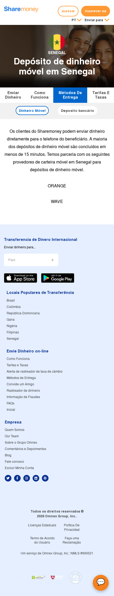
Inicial (11, 410)
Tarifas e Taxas (100, 95)
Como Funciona (40, 95)
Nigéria (12, 326)
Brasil (11, 300)
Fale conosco (14, 462)
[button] (97, 20)
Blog (8, 455)
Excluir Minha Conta (19, 468)
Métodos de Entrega (70, 95)
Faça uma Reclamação (72, 540)
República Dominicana (23, 313)
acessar (68, 11)
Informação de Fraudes (23, 397)
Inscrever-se (95, 11)
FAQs (10, 403)
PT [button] (74, 20)
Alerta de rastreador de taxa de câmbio (35, 371)
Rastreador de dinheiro (23, 390)
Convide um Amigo (20, 384)
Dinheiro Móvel (32, 110)
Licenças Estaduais (42, 525)
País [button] (11, 260)
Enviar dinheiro (13, 95)
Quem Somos (14, 430)
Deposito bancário (77, 110)
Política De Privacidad (72, 527)
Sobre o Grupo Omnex (21, 442)
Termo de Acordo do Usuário (42, 540)
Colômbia (14, 307)
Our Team (12, 436)
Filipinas (13, 332)
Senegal (13, 339)
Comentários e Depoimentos (25, 449)
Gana (11, 319)
